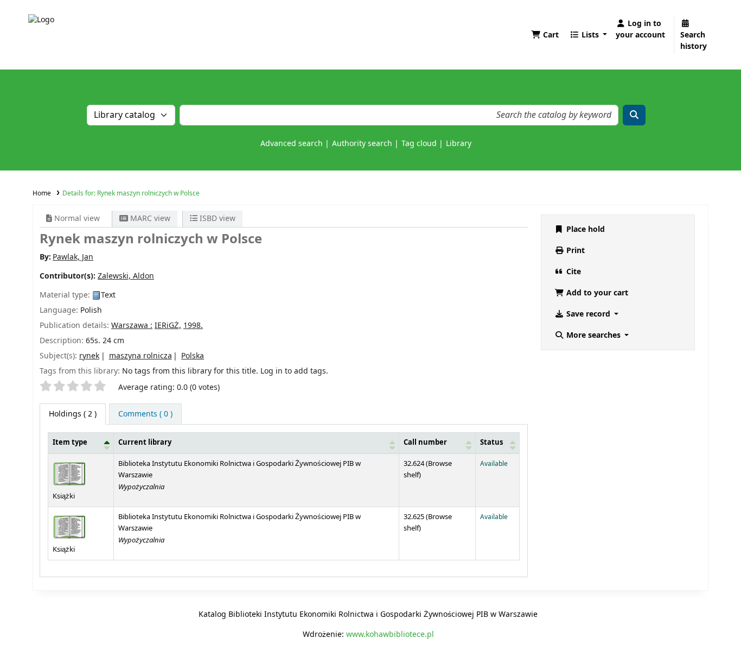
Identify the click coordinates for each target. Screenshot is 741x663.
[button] (545, 35)
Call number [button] (425, 442)
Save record (588, 314)
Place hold (584, 229)
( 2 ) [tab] (73, 414)
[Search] (634, 115)
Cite (572, 271)
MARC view (149, 218)
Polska (192, 356)
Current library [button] (144, 442)
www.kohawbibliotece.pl (390, 634)
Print (574, 250)
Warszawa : (131, 325)
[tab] (145, 414)
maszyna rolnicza (140, 356)
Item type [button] (70, 442)
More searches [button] (593, 335)
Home (42, 193)
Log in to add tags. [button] (294, 371)
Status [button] (491, 442)
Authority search (362, 143)
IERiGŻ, (168, 325)
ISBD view (216, 218)
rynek (89, 356)
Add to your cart (596, 293)
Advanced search (291, 143)
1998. (193, 325)
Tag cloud (419, 143)
